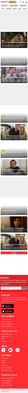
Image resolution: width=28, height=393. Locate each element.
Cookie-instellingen (6, 385)
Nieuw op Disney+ (6, 322)
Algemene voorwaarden (7, 378)
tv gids (2, 8)
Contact (3, 361)
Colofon (3, 363)
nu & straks (8, 8)
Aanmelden (24, 288)
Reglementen (5, 337)
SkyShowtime (5, 358)
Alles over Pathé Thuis (7, 324)
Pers (2, 339)
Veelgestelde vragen (6, 334)
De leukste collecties (7, 326)
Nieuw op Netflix (5, 319)
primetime (15, 8)
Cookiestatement (6, 383)
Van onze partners (6, 368)
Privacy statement (6, 380)
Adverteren (4, 365)
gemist (19, 8)
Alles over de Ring (6, 341)
